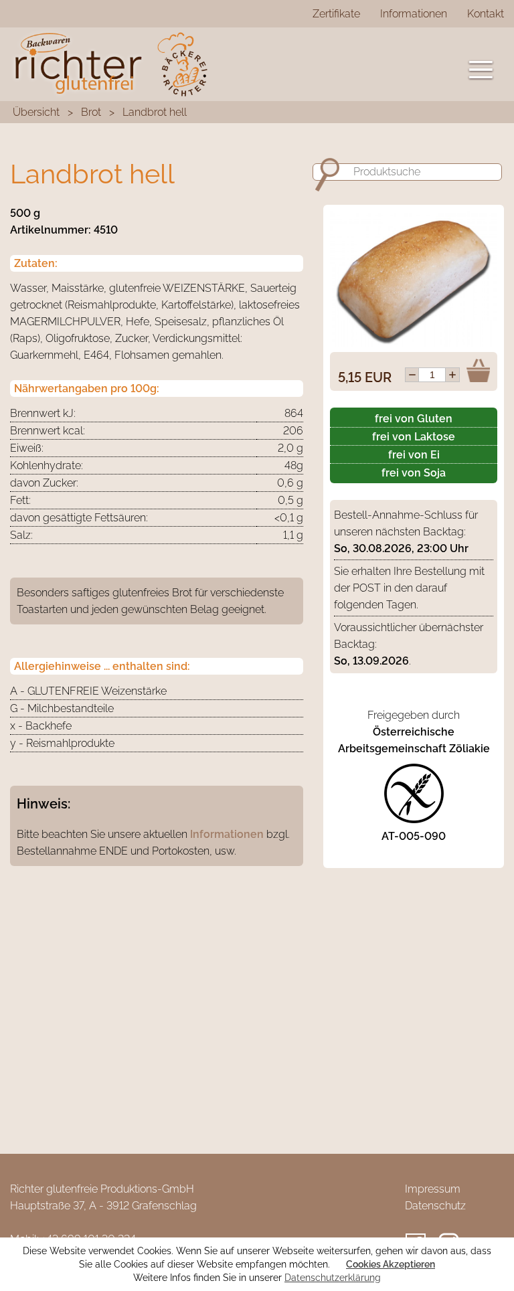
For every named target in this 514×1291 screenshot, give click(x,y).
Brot (91, 112)
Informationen (413, 13)
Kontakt (485, 13)
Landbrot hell (154, 112)
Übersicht (36, 112)
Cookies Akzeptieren (390, 1264)
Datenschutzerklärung (332, 1277)
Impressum (432, 1189)
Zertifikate (336, 13)
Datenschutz (435, 1205)
